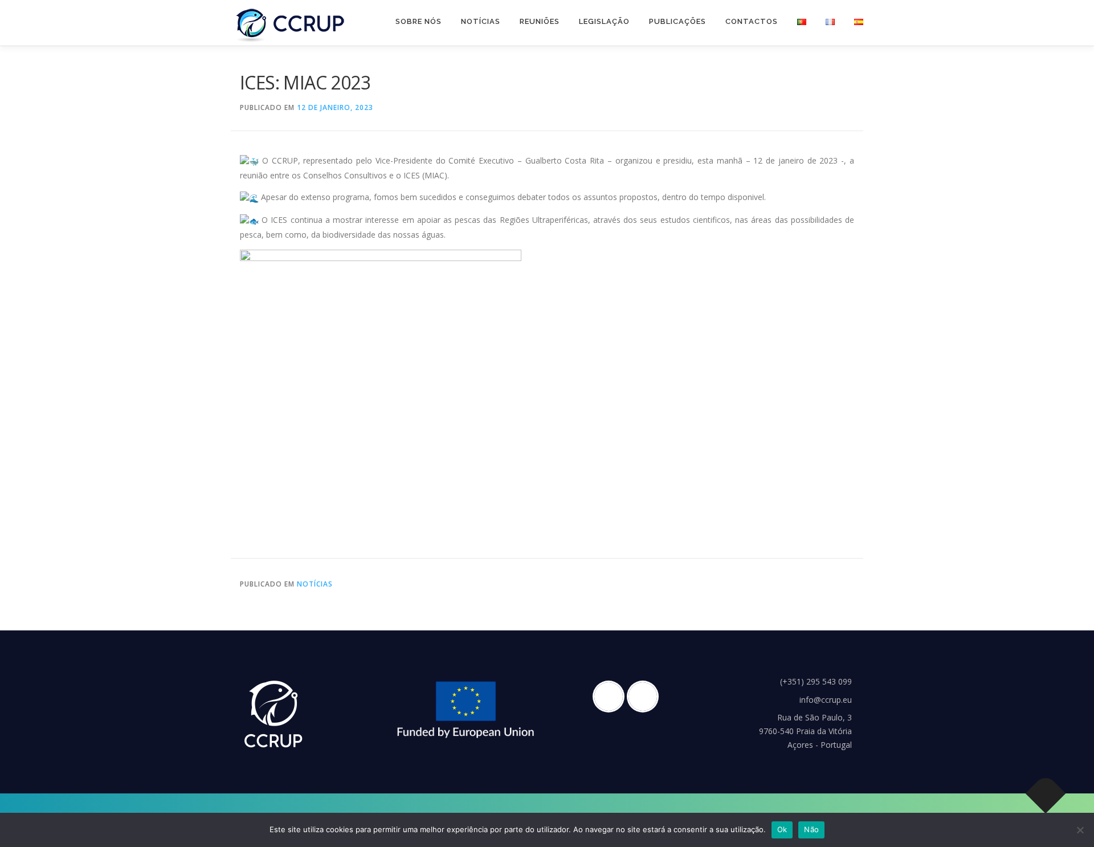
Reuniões (540, 21)
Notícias (480, 21)
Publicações (677, 21)
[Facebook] (611, 696)
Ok (782, 829)
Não (811, 829)
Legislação (604, 21)
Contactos (751, 21)
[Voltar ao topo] (1046, 793)
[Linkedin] (645, 696)
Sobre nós (418, 21)
